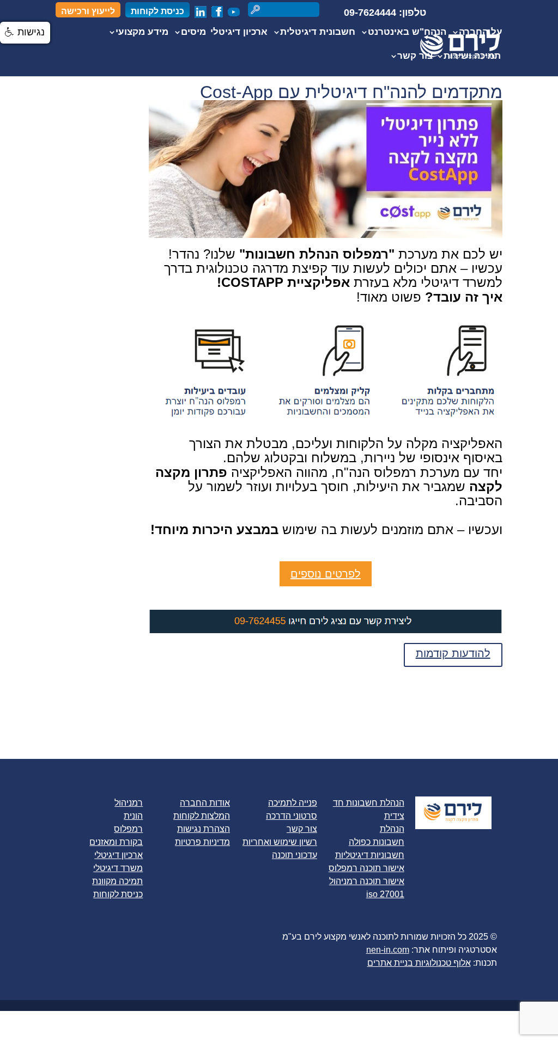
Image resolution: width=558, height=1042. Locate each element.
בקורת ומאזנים (116, 842)
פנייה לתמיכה (292, 802)
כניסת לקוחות (157, 11)
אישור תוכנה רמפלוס (366, 868)
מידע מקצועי (142, 32)
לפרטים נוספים (325, 574)
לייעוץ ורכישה (88, 11)
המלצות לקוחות (201, 815)
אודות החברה (205, 802)
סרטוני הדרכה (291, 815)
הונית (133, 815)
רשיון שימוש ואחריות (279, 842)
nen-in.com (387, 949)
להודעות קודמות (453, 653)
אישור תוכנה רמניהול (366, 881)
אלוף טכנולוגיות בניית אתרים (419, 962)
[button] (25, 33)
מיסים (193, 32)
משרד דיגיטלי (118, 868)
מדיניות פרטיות (202, 842)
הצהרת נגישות (203, 828)
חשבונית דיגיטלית (317, 32)
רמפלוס (128, 828)
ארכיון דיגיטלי (239, 32)
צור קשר (415, 56)
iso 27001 (385, 894)
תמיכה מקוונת (117, 881)
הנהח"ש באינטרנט (407, 32)
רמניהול (128, 802)
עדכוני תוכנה (294, 855)
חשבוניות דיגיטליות (369, 855)
